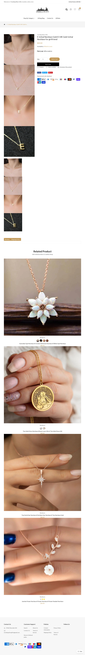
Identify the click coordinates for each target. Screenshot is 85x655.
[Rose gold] (44, 428)
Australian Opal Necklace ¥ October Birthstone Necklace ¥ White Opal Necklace (42, 343)
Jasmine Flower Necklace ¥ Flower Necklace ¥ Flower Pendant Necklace (42, 601)
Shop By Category (29, 18)
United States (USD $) (74, 1)
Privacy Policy (57, 628)
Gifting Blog (41, 18)
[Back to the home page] (4, 24)
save (51, 72)
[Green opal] (47, 340)
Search (25, 628)
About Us (35, 628)
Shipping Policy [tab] (15, 239)
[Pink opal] (44, 340)
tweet (45, 72)
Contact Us (50, 18)
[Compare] (40, 67)
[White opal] (38, 340)
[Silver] (41, 428)
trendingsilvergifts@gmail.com (12, 632)
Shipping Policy (48, 632)
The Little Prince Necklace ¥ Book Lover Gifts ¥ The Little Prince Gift (42, 431)
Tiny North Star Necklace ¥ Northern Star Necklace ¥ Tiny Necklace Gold (42, 515)
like (40, 72)
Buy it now (48, 64)
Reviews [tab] (7, 239)
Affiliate (58, 18)
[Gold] (44, 599)
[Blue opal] (41, 340)
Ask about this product (66, 67)
